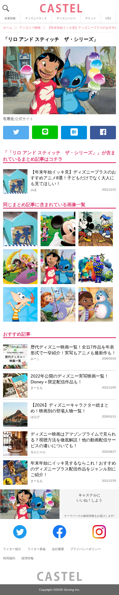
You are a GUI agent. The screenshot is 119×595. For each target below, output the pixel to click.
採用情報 (27, 558)
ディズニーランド (36, 18)
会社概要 (58, 549)
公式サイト (24, 119)
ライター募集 (36, 549)
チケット (90, 18)
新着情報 (10, 18)
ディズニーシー (66, 18)
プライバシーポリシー (85, 549)
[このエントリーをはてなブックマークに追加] (74, 132)
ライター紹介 (12, 549)
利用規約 (9, 558)
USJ (108, 18)
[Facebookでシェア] (103, 132)
